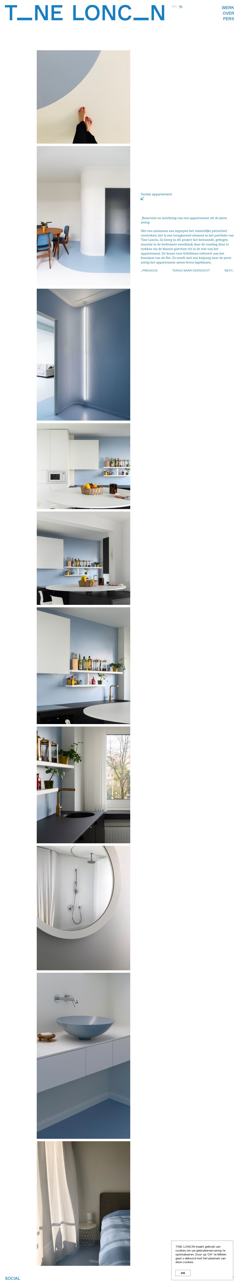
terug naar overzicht (191, 270)
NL (181, 6)
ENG (174, 6)
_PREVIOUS (149, 270)
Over (228, 13)
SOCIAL (12, 1278)
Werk (228, 7)
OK (183, 1273)
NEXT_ (229, 270)
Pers (228, 18)
